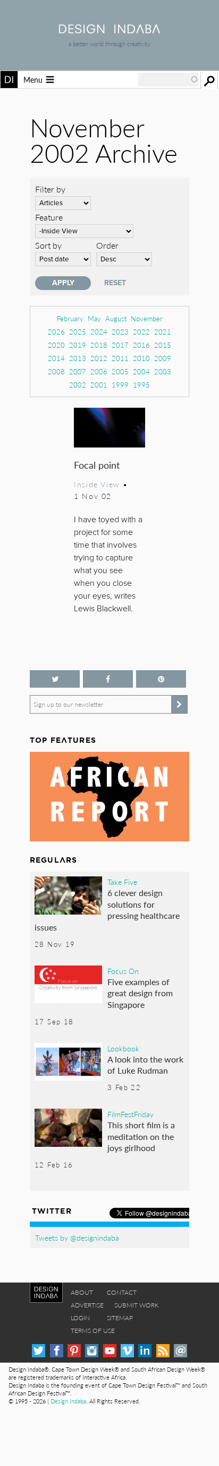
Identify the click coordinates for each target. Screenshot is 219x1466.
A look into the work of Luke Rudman (145, 1065)
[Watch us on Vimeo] (127, 1350)
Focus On (123, 970)
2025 (77, 332)
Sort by (48, 245)
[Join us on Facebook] (108, 679)
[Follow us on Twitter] (55, 679)
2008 (56, 371)
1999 (120, 385)
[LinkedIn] (144, 1350)
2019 (77, 345)
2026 (56, 332)
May (94, 318)
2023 (120, 332)
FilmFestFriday (130, 1114)
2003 (162, 371)
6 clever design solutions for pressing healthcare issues (107, 909)
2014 (56, 358)
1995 (141, 385)
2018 (98, 345)
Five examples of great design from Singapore (140, 993)
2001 (98, 385)
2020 (56, 345)
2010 (141, 358)
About (82, 1292)
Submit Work (136, 1305)
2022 (141, 332)
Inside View (97, 484)
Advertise (87, 1305)
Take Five (122, 881)
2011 (120, 358)
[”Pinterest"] (161, 679)
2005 (120, 371)
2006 (98, 371)
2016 (141, 345)
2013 (77, 358)
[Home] (109, 30)
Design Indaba (68, 1401)
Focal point (97, 464)
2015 (162, 345)
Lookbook (123, 1048)
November (147, 318)
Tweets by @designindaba (77, 1237)
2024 (98, 332)
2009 (162, 358)
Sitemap (120, 1317)
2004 (141, 371)
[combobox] (168, 79)
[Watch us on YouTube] (109, 1350)
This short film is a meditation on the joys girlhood (141, 1136)
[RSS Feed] (163, 1350)
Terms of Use (93, 1330)
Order (107, 245)
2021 (162, 332)
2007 (77, 371)
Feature (49, 217)
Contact (122, 1292)
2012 (98, 358)
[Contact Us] (180, 1350)
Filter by (50, 189)
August (116, 318)
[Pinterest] (74, 1350)
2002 (77, 385)
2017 (120, 345)
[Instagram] (91, 1350)
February (70, 318)
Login (80, 1317)
